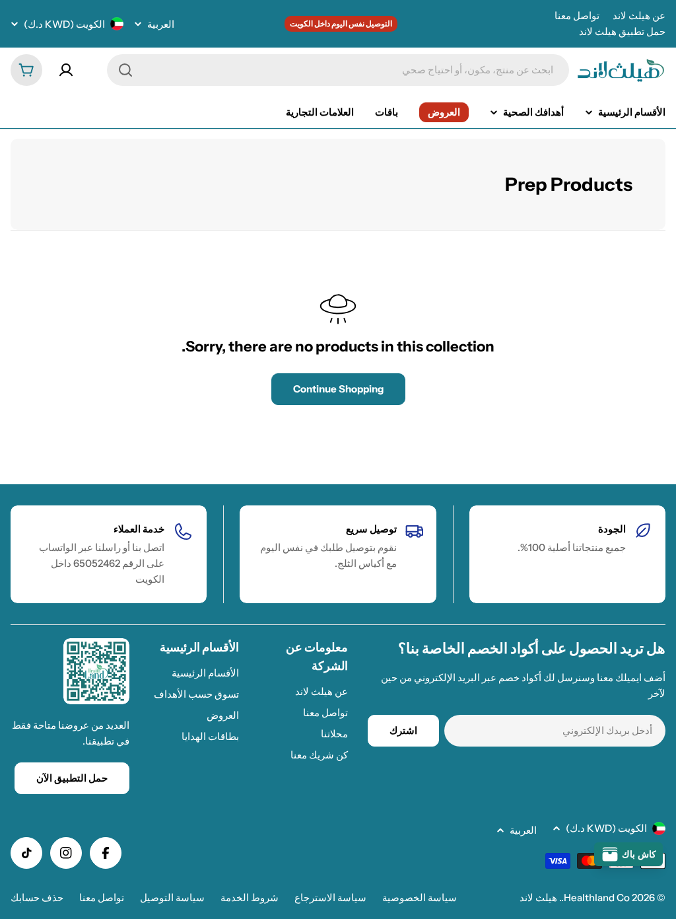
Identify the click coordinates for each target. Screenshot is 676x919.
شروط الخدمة (249, 897)
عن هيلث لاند (639, 15)
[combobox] (338, 70)
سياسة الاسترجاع (330, 897)
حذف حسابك (37, 897)
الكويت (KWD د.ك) (64, 24)
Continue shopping (338, 389)
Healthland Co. (595, 897)
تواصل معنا (577, 15)
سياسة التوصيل (172, 897)
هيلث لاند (538, 897)
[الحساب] (66, 70)
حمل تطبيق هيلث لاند (622, 31)
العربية (160, 24)
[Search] (125, 70)
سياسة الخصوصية (419, 897)
